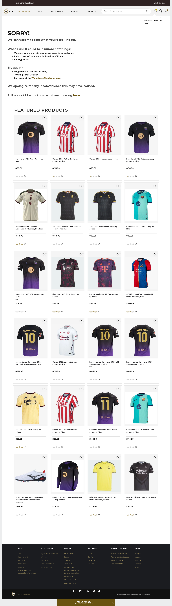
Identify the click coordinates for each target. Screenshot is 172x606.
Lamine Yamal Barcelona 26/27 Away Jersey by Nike (139, 363)
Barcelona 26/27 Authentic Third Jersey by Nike (140, 431)
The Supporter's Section (119, 553)
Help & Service (159, 3)
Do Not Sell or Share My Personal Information (72, 572)
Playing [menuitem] (74, 12)
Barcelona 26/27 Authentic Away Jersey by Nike (140, 160)
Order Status (22, 564)
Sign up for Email (46, 567)
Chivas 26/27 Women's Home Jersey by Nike (64, 431)
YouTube (138, 560)
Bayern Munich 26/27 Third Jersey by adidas (103, 295)
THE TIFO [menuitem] (90, 12)
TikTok (137, 567)
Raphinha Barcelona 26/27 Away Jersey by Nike (103, 431)
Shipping (67, 560)
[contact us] (21, 595)
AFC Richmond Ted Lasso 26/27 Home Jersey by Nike (139, 295)
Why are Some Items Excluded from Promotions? (27, 572)
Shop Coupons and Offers (27, 3)
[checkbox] (44, 118)
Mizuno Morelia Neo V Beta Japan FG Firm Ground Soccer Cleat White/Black (29, 498)
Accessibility (22, 567)
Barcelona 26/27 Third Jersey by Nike (140, 227)
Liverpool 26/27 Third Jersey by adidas (65, 295)
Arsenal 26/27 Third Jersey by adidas (28, 431)
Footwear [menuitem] (57, 12)
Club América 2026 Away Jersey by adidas (141, 498)
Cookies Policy (69, 576)
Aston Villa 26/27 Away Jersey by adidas (103, 227)
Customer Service (23, 557)
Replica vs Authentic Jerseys (120, 557)
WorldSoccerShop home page (45, 78)
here (76, 95)
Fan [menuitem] (40, 12)
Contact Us (91, 560)
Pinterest (138, 564)
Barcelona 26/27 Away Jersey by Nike (29, 160)
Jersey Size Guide (117, 560)
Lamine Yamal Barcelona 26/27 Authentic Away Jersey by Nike (28, 363)
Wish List (44, 557)
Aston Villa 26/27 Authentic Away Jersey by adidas (66, 227)
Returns (66, 557)
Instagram (138, 553)
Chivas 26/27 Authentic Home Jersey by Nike (65, 160)
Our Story (91, 557)
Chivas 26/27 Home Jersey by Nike (104, 159)
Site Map (91, 564)
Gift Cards (44, 560)
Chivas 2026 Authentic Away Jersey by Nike (64, 363)
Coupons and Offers (47, 564)
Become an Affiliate (117, 564)
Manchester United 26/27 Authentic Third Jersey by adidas (29, 227)
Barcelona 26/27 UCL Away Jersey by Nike (29, 295)
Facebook (138, 557)
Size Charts (21, 560)
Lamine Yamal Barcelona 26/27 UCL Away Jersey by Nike (104, 363)
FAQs (19, 553)
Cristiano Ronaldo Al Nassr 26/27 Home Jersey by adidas (103, 498)
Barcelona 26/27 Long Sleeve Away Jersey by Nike (67, 498)
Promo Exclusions (70, 583)
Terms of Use (68, 564)
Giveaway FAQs (69, 567)
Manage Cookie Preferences (73, 580)
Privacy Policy (69, 553)
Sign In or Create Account (49, 553)
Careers (90, 553)
